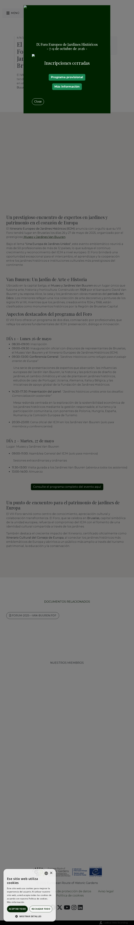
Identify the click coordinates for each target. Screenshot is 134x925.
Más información (67, 86)
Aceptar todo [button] (17, 908)
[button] (29, 916)
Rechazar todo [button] (41, 908)
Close (38, 101)
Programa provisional (67, 77)
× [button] (51, 873)
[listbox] (46, 873)
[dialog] (29, 895)
